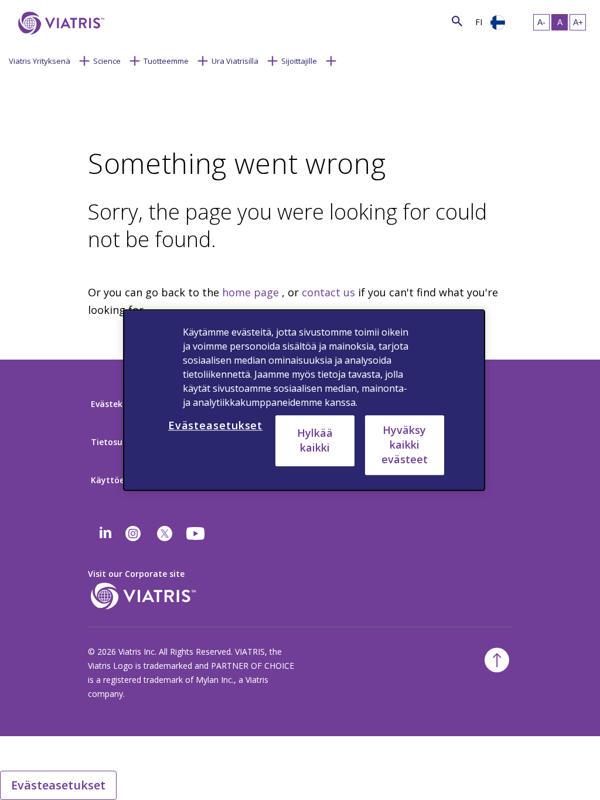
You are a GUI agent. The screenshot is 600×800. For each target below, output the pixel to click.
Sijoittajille (299, 61)
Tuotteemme (166, 61)
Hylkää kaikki (315, 440)
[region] (304, 400)
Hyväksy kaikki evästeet (404, 444)
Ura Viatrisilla (235, 61)
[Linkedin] (105, 534)
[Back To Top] (497, 660)
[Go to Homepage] (59, 23)
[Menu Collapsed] (84, 59)
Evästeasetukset (58, 785)
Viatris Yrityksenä (39, 61)
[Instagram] (133, 533)
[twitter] (165, 533)
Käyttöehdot (117, 480)
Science (107, 61)
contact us (328, 292)
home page (250, 292)
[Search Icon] (457, 20)
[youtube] (196, 533)
